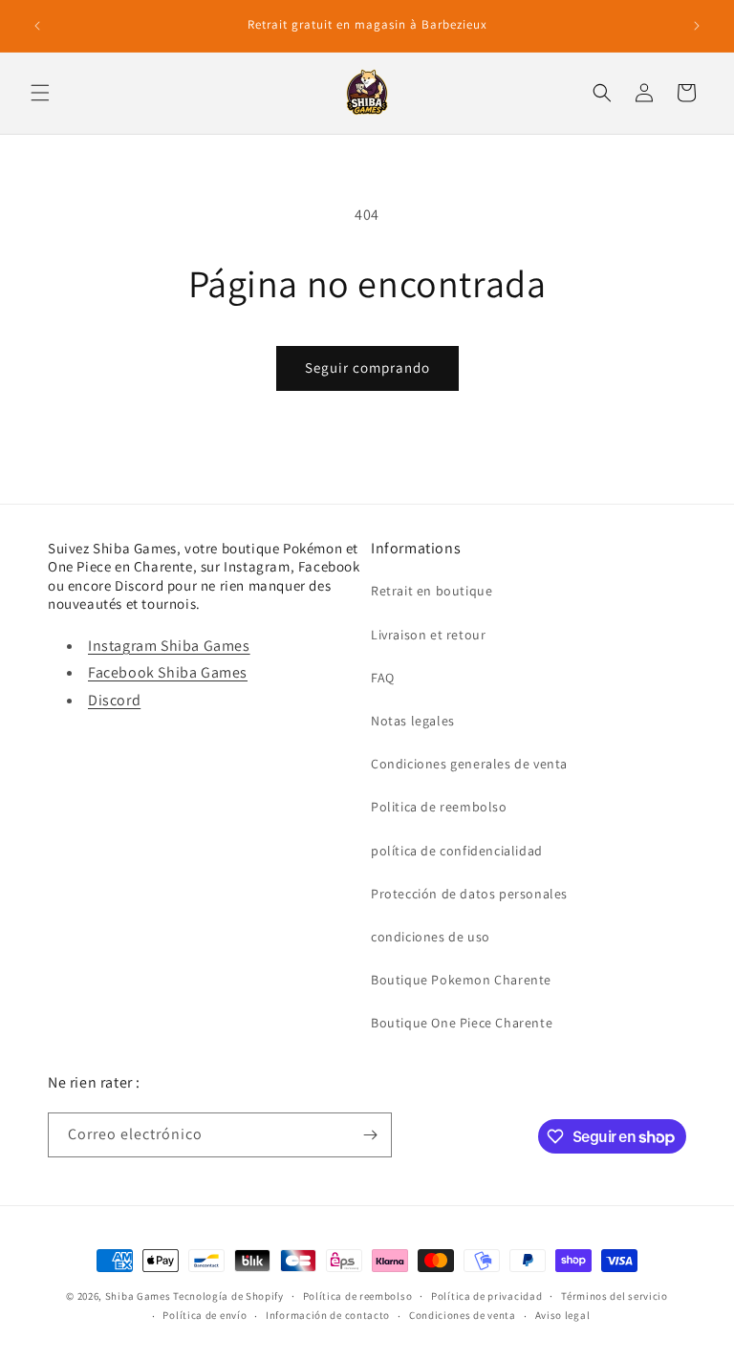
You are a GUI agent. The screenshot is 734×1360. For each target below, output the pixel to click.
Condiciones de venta (462, 1315)
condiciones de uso (430, 936)
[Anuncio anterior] (37, 26)
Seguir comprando (367, 367)
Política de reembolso (358, 1296)
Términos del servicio (614, 1296)
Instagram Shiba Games (169, 646)
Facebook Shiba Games (168, 672)
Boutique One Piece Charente (461, 1022)
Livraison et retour (428, 634)
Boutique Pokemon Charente (461, 979)
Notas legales (413, 720)
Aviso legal (563, 1315)
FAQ (383, 677)
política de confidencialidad (457, 850)
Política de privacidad (486, 1296)
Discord (114, 700)
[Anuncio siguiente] (697, 26)
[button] (40, 93)
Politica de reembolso (439, 806)
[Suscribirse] (370, 1134)
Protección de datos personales (469, 893)
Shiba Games (138, 1296)
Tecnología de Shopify (228, 1296)
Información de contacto (328, 1315)
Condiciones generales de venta (469, 763)
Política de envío (204, 1315)
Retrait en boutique (431, 590)
